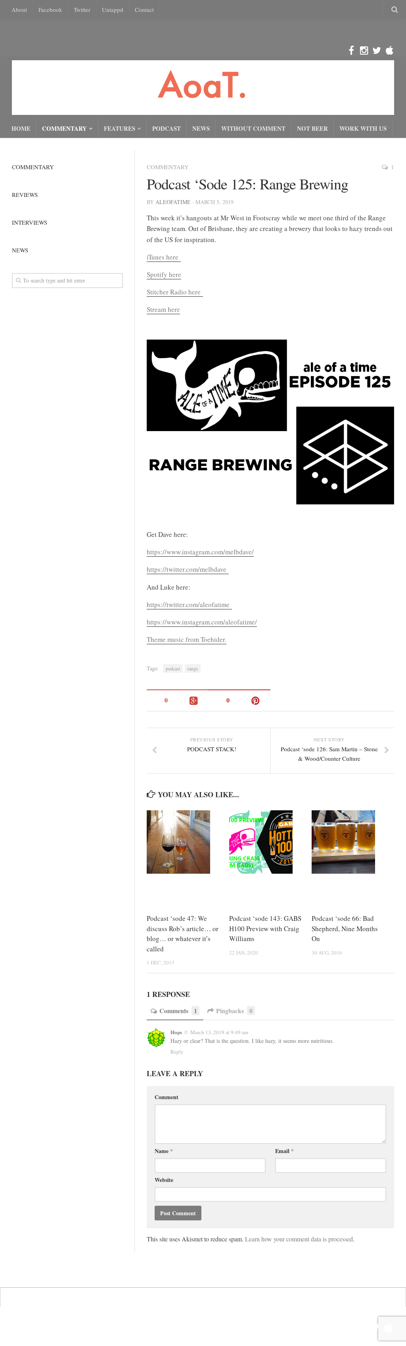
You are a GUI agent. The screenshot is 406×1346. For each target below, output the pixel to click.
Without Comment (253, 128)
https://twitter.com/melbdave (188, 569)
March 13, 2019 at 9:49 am (218, 1032)
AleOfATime (173, 202)
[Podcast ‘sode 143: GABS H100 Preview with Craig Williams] (270, 842)
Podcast (166, 128)
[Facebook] (351, 50)
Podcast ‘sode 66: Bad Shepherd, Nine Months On (345, 928)
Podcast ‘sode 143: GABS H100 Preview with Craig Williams (265, 928)
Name (164, 1151)
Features (119, 128)
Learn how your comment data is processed (299, 1239)
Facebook (50, 9)
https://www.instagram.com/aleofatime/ (202, 621)
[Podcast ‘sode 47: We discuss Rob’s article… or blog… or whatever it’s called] (188, 842)
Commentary (64, 128)
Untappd (112, 9)
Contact (144, 9)
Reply (177, 1051)
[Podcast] (389, 50)
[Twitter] (376, 50)
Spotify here (164, 274)
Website (164, 1180)
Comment (166, 1097)
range (193, 668)
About (19, 9)
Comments (178, 1010)
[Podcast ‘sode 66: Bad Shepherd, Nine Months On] (353, 842)
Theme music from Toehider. (186, 639)
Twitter (82, 9)
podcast (173, 668)
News (201, 128)
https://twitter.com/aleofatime (189, 604)
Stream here (163, 309)
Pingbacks (234, 1010)
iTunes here (164, 257)
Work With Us (363, 128)
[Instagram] (364, 50)
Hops (176, 1032)
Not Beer (312, 128)
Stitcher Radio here (175, 291)
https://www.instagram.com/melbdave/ (200, 551)
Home (21, 128)
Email (284, 1151)
